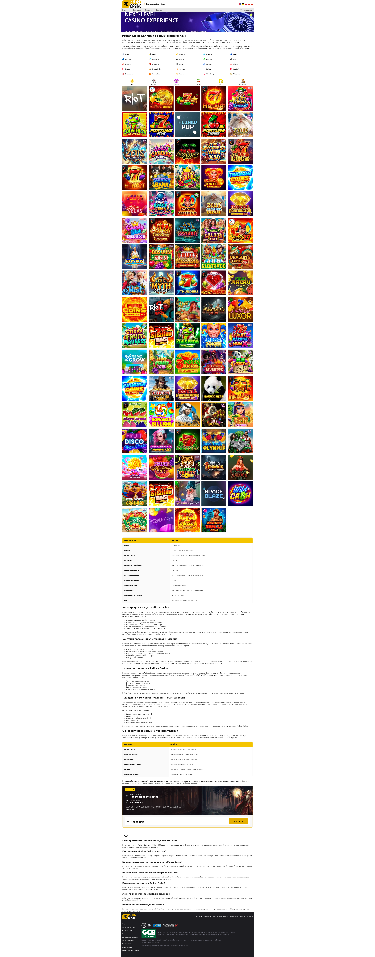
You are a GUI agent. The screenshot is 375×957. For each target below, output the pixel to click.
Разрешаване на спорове (130, 937)
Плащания (207, 916)
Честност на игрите (128, 940)
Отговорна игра (127, 930)
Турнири (148, 10)
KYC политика (126, 944)
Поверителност (127, 947)
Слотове (125, 10)
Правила (159, 10)
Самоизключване (127, 934)
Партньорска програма (237, 916)
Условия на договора (129, 927)
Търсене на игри (247, 10)
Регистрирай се (152, 4)
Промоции (137, 10)
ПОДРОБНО (238, 821)
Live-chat (250, 916)
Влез (163, 4)
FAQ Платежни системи (220, 916)
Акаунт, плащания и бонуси (130, 950)
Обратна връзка (127, 924)
